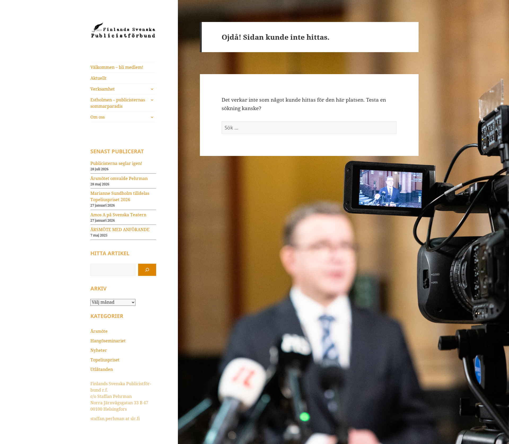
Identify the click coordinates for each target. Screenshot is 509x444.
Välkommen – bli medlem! (116, 67)
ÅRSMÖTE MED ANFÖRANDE (120, 229)
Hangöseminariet (108, 341)
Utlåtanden (101, 369)
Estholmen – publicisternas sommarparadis (117, 103)
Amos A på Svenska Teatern (118, 215)
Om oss (97, 117)
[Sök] (147, 270)
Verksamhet (102, 89)
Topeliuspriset (105, 360)
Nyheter (98, 350)
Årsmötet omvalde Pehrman (119, 178)
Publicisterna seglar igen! (116, 163)
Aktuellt (98, 78)
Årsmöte (99, 331)
